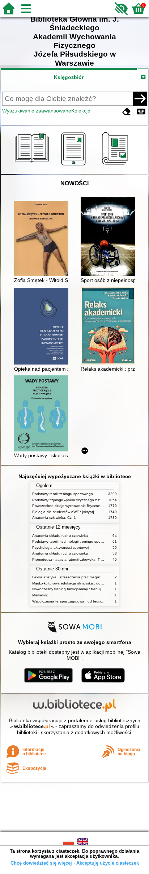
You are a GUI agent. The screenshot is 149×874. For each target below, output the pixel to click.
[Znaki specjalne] (141, 111)
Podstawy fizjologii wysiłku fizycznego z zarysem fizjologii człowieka (87, 500)
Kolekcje (80, 111)
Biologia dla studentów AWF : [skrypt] (63, 512)
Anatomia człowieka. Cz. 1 (54, 518)
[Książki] (33, 165)
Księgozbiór (69, 77)
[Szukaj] (140, 98)
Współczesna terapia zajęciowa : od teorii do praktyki (76, 601)
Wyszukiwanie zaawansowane (36, 111)
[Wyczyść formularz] (126, 111)
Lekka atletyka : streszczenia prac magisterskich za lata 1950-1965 (88, 577)
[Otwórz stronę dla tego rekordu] (43, 239)
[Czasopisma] (116, 165)
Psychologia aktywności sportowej (60, 547)
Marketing (40, 595)
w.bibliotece (32, 726)
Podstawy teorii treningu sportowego (62, 494)
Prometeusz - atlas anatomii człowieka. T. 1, (68, 559)
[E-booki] (74, 165)
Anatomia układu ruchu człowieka (60, 536)
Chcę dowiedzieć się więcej (41, 863)
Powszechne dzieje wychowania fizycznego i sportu (75, 506)
